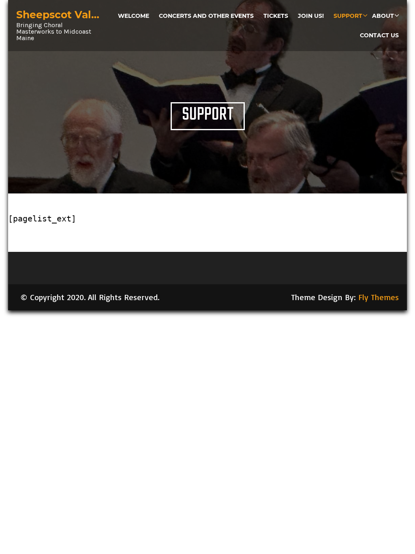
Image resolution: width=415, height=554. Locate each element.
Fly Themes (378, 297)
